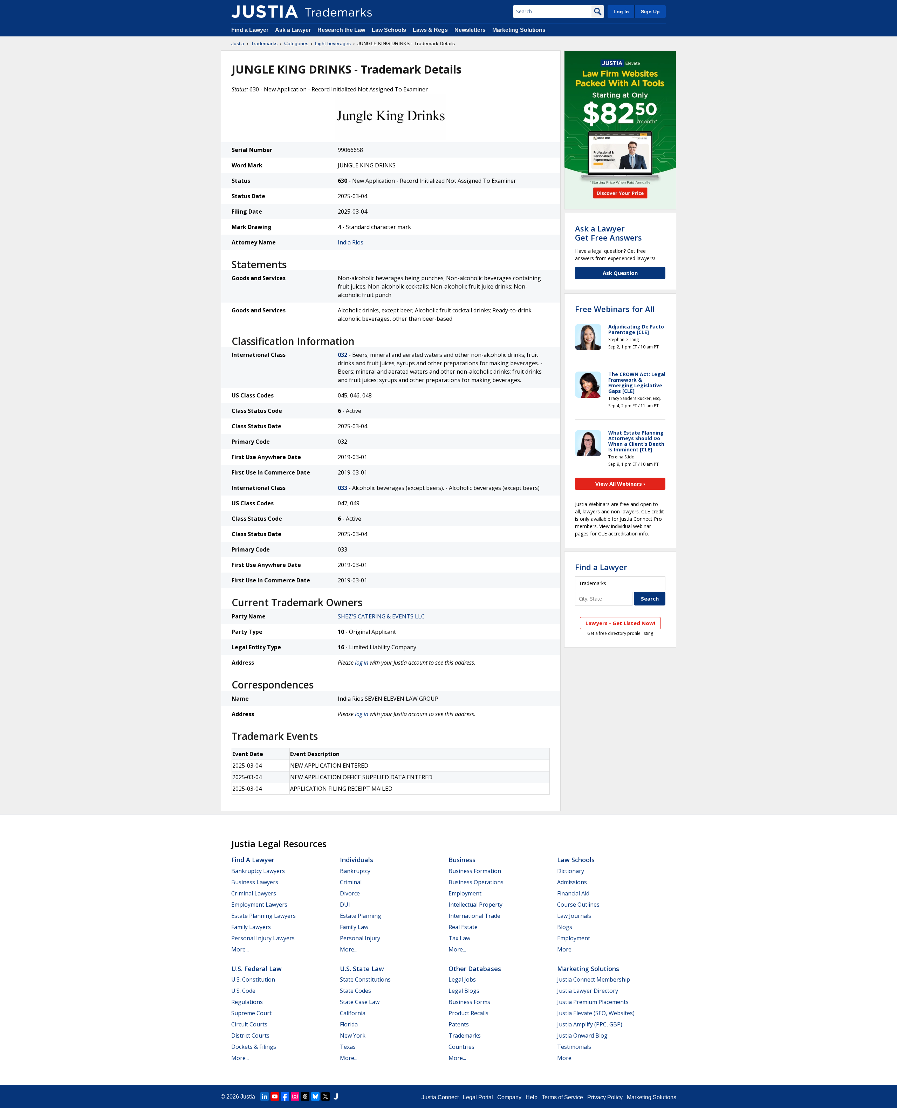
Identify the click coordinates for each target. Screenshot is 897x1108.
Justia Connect (440, 1097)
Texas (348, 1047)
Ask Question (620, 272)
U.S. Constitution (253, 979)
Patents (458, 1024)
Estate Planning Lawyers (263, 916)
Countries (461, 1047)
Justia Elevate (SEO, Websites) (596, 1013)
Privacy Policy (605, 1097)
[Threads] (305, 1096)
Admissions (572, 882)
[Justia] (264, 11)
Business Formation (474, 871)
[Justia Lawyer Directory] (335, 1096)
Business (461, 860)
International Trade (474, 916)
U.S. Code (243, 991)
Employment (464, 893)
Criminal (351, 882)
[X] (325, 1096)
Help (531, 1097)
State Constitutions (365, 979)
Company (509, 1097)
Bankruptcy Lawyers (258, 871)
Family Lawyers (251, 927)
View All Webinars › (620, 483)
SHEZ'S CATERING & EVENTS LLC (381, 616)
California (352, 1013)
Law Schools (389, 30)
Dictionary (570, 871)
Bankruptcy (355, 871)
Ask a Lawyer (293, 30)
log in (361, 662)
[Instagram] (295, 1096)
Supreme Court (251, 1013)
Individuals (356, 860)
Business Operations (476, 882)
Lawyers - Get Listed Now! (620, 622)
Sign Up (650, 11)
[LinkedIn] (264, 1096)
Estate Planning (360, 916)
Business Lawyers (254, 882)
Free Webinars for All (615, 308)
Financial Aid (573, 893)
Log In (621, 11)
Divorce (350, 893)
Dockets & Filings (253, 1047)
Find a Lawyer (249, 30)
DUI (345, 904)
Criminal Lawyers (253, 893)
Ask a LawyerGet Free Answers (608, 233)
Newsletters (470, 30)
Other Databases (474, 968)
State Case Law (359, 1002)
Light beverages (333, 43)
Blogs (564, 927)
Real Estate (463, 927)
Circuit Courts (249, 1024)
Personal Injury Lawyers (263, 938)
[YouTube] (275, 1096)
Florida (349, 1024)
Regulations (247, 1002)
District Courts (250, 1035)
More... (240, 949)
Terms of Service (562, 1097)
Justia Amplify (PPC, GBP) (589, 1024)
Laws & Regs (430, 30)
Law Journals (574, 916)
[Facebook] (285, 1096)
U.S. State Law (362, 968)
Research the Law (341, 30)
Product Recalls (468, 1013)
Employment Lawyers (259, 904)
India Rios (350, 242)
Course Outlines (578, 904)
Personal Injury (360, 938)
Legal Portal (478, 1097)
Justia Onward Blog (582, 1035)
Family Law (354, 927)
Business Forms (469, 1002)
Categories (296, 43)
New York (352, 1035)
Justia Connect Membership (593, 979)
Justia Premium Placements (593, 1002)
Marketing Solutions (519, 30)
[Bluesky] (315, 1096)
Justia (237, 43)
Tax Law (459, 938)
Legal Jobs (462, 979)
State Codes (355, 991)
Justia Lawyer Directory (587, 991)
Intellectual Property (475, 904)
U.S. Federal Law (256, 968)
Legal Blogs (463, 991)
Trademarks (264, 43)
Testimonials (574, 1047)
